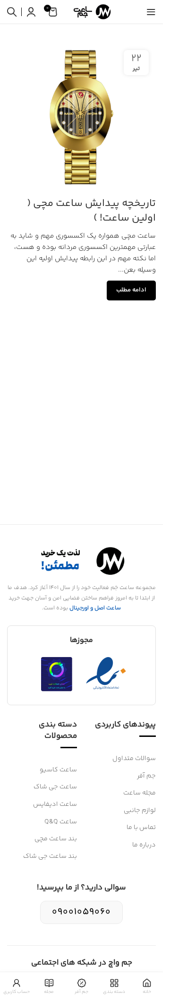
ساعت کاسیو (58, 770)
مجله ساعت (139, 793)
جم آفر (146, 776)
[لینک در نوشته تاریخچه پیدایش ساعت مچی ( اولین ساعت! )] (81, 117)
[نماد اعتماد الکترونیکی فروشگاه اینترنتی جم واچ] (106, 674)
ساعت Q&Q (60, 822)
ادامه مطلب (131, 290)
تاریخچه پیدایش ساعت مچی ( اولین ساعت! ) (91, 211)
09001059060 (81, 912)
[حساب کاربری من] (31, 11)
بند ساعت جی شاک (50, 856)
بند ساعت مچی (55, 839)
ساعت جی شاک (55, 787)
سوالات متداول (134, 758)
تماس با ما (141, 827)
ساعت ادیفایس (55, 804)
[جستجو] (11, 11)
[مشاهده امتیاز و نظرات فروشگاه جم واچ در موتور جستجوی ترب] (56, 674)
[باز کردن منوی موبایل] (151, 11)
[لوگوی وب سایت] (90, 11)
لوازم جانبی (140, 810)
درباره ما (144, 845)
